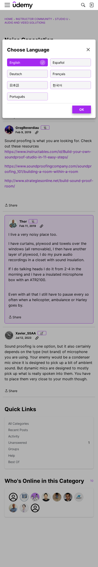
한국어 (57, 85)
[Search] (83, 5)
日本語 (14, 85)
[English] (23, 5)
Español (58, 62)
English (15, 62)
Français (59, 74)
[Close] (88, 50)
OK (81, 109)
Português (17, 96)
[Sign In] (91, 5)
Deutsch (16, 74)
